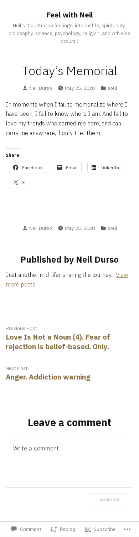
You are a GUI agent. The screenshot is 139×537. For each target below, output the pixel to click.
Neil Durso (40, 88)
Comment (108, 499)
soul (112, 88)
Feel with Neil (69, 15)
